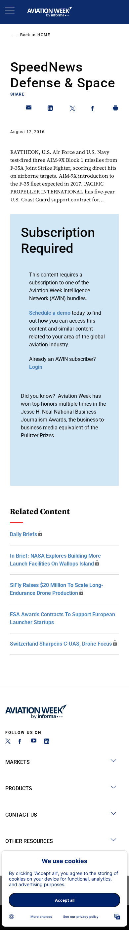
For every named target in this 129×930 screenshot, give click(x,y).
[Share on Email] (29, 109)
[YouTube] (33, 742)
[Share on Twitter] (72, 109)
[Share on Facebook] (94, 109)
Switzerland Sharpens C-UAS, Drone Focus (61, 644)
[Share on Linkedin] (51, 109)
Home (43, 35)
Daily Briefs (23, 534)
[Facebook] (20, 742)
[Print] (116, 109)
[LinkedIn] (46, 742)
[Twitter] (8, 742)
